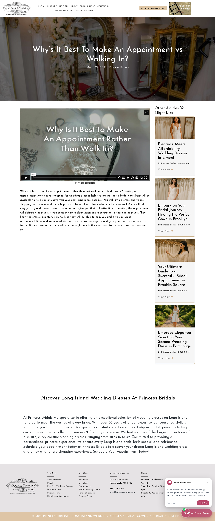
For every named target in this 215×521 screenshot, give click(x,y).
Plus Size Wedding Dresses (60, 486)
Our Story (83, 483)
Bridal (41, 6)
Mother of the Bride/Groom (54, 491)
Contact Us (103, 6)
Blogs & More (87, 6)
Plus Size (52, 6)
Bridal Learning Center (58, 496)
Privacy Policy (85, 496)
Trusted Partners (84, 11)
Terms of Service (87, 493)
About (74, 6)
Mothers (63, 6)
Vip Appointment (63, 11)
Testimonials (85, 486)
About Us (83, 480)
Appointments (54, 480)
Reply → (203, 503)
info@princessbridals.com (122, 492)
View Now (164, 170)
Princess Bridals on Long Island (16, 8)
